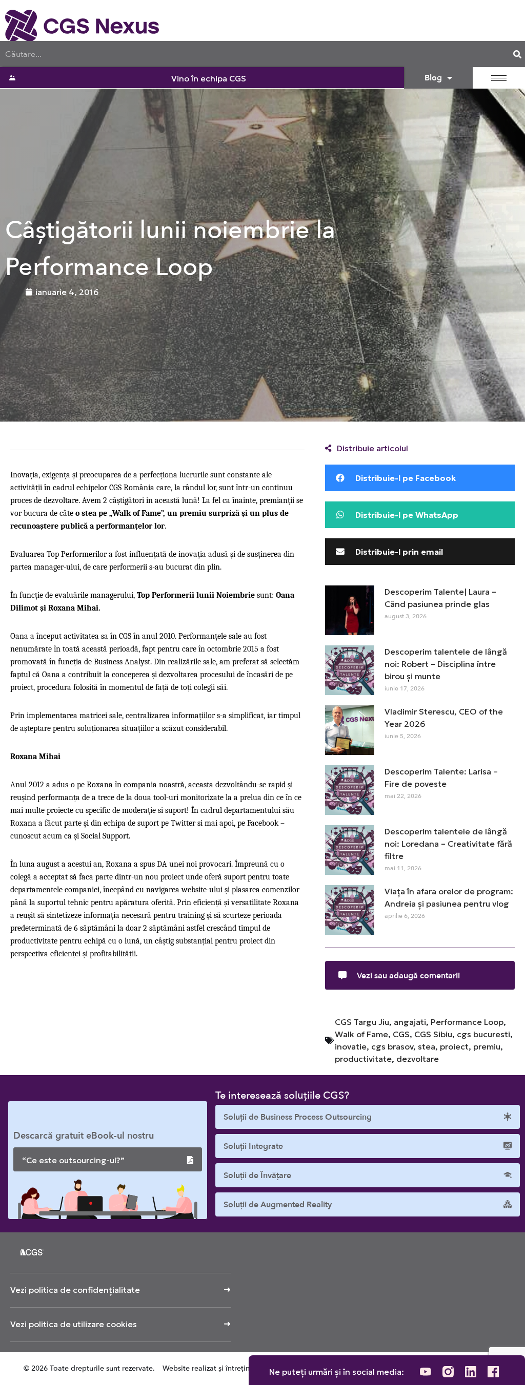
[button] (420, 478)
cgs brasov (392, 1046)
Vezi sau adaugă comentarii (408, 975)
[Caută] (517, 54)
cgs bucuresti (483, 1034)
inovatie (351, 1046)
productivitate (363, 1059)
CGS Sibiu (433, 1034)
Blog (433, 77)
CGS (401, 1034)
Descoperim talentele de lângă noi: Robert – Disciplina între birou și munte (446, 663)
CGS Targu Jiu (362, 1022)
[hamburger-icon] (498, 78)
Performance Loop (467, 1022)
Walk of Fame (361, 1034)
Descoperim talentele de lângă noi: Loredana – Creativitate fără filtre (448, 843)
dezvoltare (417, 1059)
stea (426, 1046)
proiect (454, 1046)
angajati (410, 1022)
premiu (486, 1046)
